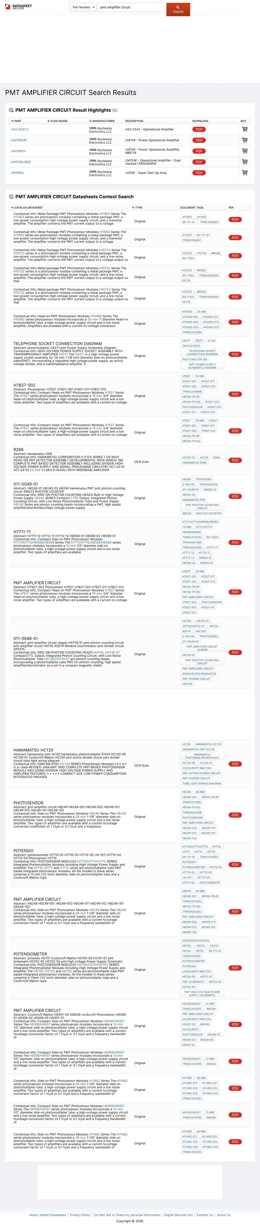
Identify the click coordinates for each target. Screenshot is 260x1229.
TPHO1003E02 (208, 636)
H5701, (50, 971)
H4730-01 (112, 652)
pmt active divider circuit (201, 773)
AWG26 (215, 253)
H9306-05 (207, 1039)
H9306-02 (188, 1039)
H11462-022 (190, 1093)
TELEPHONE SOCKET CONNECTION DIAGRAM (202, 352)
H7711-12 (188, 552)
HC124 (204, 457)
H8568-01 (205, 557)
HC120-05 (188, 762)
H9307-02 (188, 1024)
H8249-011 (209, 827)
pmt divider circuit (196, 678)
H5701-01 (206, 976)
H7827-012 (208, 386)
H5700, (39, 971)
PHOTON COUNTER (208, 513)
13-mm (71, 545)
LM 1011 (187, 877)
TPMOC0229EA (192, 332)
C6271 (63, 354)
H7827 (109, 392)
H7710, (38, 868)
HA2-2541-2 (20, 129)
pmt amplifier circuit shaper (202, 648)
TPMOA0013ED (192, 542)
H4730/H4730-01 (56, 659)
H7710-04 (203, 877)
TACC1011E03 (191, 345)
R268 (216, 457)
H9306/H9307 (114, 1021)
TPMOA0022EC (192, 911)
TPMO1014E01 (209, 856)
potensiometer (193, 867)
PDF (199, 129)
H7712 (64, 868)
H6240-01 (210, 489)
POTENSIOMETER (193, 961)
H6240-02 (188, 494)
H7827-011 (208, 381)
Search (178, 12)
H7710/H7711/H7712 (91, 861)
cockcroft (190, 1029)
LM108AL (17, 173)
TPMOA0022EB (192, 812)
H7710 (211, 851)
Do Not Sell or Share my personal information (127, 1215)
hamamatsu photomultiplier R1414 (202, 756)
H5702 (67, 971)
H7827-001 (189, 381)
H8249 (94, 813)
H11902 (201, 216)
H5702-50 (188, 986)
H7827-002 (189, 386)
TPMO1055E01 (209, 222)
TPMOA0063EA (209, 275)
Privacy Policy (80, 1215)
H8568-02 (188, 562)
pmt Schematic (193, 981)
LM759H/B (18, 140)
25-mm (93, 319)
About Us (223, 1215)
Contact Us (205, 1215)
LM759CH (18, 151)
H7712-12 (188, 557)
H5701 (200, 950)
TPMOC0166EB (192, 391)
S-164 (211, 340)
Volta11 (201, 631)
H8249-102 (189, 838)
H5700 (186, 950)
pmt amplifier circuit (198, 597)
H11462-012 (210, 1088)
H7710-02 (216, 867)
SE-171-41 (188, 222)
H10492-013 (211, 327)
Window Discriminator (199, 673)
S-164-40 (188, 484)
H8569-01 (206, 562)
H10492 (96, 316)
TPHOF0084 (203, 479)
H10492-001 (190, 316)
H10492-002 (190, 322)
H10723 (104, 250)
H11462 (94, 1081)
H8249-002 (189, 827)
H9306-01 (213, 1034)
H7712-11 (204, 552)
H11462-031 (190, 1088)
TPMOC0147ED (192, 1063)
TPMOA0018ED (192, 547)
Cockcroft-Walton (196, 768)
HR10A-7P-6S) (191, 401)
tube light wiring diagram (201, 783)
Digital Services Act (178, 1215)
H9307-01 (188, 1044)
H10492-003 (190, 327)
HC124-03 (37, 470)
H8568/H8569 (191, 532)
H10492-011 (210, 316)
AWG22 (186, 513)
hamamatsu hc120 (208, 744)
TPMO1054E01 (191, 240)
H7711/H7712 (204, 526)
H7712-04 (188, 882)
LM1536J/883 (21, 162)
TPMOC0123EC (192, 802)
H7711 (48, 868)
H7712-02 (206, 872)
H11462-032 (210, 1093)
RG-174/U (188, 258)
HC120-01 (206, 762)
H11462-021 (209, 1083)
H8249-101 (208, 833)
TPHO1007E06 (208, 484)
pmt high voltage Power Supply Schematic (202, 993)
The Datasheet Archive (18, 6)
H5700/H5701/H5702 (92, 965)
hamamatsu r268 (194, 462)
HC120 (65, 764)
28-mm (81, 817)
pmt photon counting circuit (202, 506)
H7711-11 (212, 547)
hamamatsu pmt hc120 (198, 749)
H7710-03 (188, 872)
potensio (189, 862)
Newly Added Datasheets (48, 1215)
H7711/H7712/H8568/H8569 (34, 542)
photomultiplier (194, 359)
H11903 (104, 214)
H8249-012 (189, 833)
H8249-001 (189, 797)
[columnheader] (27, 121)
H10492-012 (211, 322)
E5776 (186, 280)
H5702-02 (215, 981)
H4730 (213, 626)
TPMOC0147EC (192, 537)
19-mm (97, 396)
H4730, (99, 652)
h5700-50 (188, 976)
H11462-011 (189, 1083)
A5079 (186, 631)
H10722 (201, 253)
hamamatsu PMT (194, 499)
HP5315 (187, 684)
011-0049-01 (190, 489)
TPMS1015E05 (191, 956)
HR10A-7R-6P (191, 396)
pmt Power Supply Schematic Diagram (202, 366)
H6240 (39, 498)
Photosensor (192, 407)
